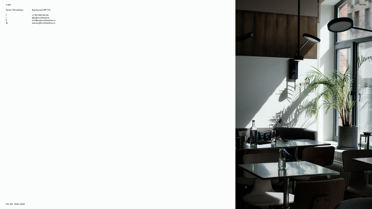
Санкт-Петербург (14, 10)
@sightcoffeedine (40, 18)
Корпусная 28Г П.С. (41, 10)
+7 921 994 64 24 (40, 15)
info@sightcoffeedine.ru (44, 20)
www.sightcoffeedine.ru (43, 23)
